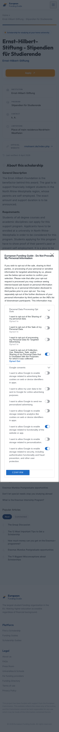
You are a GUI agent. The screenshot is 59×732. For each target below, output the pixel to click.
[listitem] (29, 310)
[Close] (53, 256)
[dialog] (29, 366)
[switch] (47, 317)
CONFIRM (17, 472)
